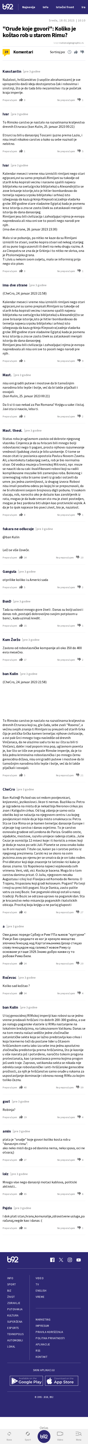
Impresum (42, 1326)
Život (11, 1297)
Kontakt (41, 1357)
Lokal (11, 1346)
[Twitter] (61, 1260)
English (41, 1290)
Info (10, 1278)
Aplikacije (43, 1344)
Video (40, 1278)
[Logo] (8, 7)
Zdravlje (13, 1303)
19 (6, 52)
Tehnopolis (15, 1334)
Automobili (15, 1340)
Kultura (13, 1315)
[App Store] (61, 1381)
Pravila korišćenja (49, 1332)
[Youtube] (78, 1260)
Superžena (14, 1322)
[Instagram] (70, 1260)
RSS (38, 1350)
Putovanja (15, 1309)
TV (37, 1284)
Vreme (40, 1297)
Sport (11, 1284)
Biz (9, 1290)
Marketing (43, 1319)
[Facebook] (52, 1260)
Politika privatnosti (50, 1338)
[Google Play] (26, 1381)
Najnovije (28, 7)
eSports (13, 1328)
